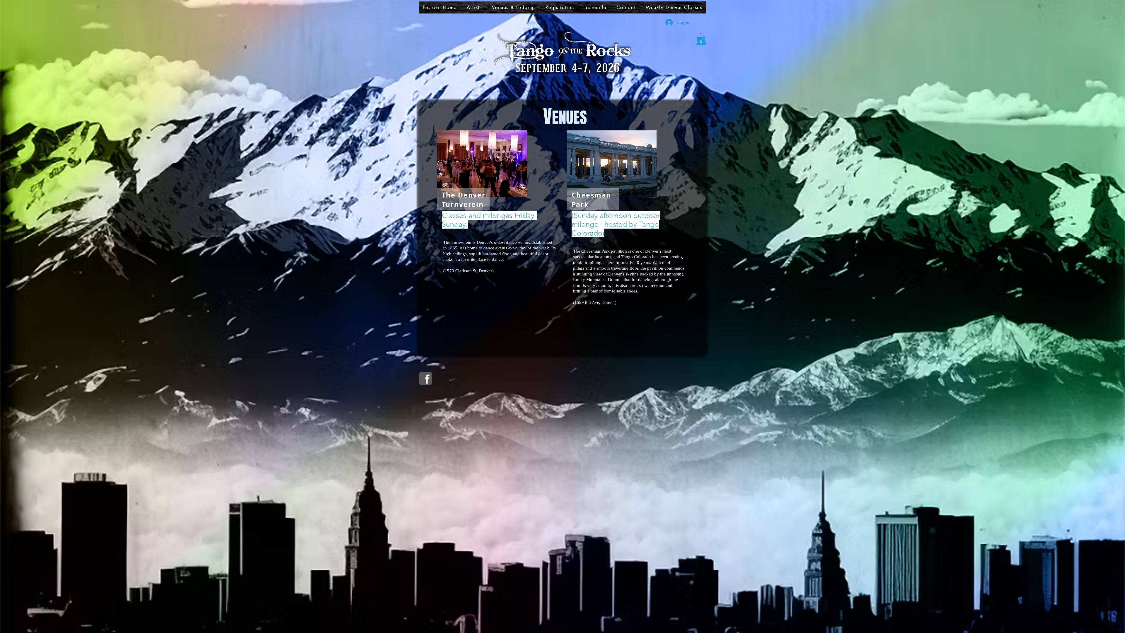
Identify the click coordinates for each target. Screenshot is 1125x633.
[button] (474, 7)
